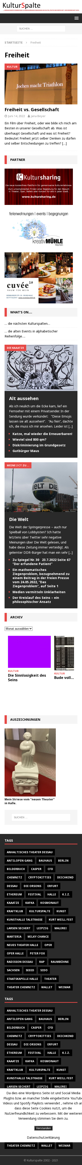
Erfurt (52, 886)
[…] (64, 143)
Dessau (12, 886)
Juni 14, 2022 (16, 116)
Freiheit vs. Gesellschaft (32, 109)
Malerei (60, 928)
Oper (48, 945)
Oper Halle (15, 953)
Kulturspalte (39, 911)
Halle (51, 894)
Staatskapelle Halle (22, 979)
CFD (50, 869)
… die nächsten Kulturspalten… (27, 323)
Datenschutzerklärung (43, 1137)
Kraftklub (15, 911)
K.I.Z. (66, 894)
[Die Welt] (41, 509)
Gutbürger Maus (26, 451)
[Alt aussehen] (41, 388)
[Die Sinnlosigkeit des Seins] (29, 652)
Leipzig (42, 928)
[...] (71, 426)
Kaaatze (13, 903)
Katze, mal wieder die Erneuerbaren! (42, 434)
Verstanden (43, 1128)
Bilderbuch (16, 869)
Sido (44, 970)
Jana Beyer (38, 116)
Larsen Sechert (19, 928)
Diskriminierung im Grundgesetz (39, 445)
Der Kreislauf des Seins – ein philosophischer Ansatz (36, 599)
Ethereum (14, 894)
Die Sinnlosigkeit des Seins (27, 678)
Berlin (63, 861)
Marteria (14, 937)
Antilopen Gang (20, 861)
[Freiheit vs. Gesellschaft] (41, 84)
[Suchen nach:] (41, 28)
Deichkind (65, 877)
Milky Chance (38, 937)
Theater (50, 979)
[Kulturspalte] (41, 11)
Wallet (46, 987)
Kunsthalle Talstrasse (25, 920)
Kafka (29, 903)
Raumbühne (60, 962)
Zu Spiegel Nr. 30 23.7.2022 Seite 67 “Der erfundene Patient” (41, 562)
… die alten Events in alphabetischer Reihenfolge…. (31, 333)
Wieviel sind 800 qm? (29, 439)
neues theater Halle (22, 945)
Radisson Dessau (20, 962)
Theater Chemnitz (21, 987)
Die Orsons (32, 886)
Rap (42, 962)
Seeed (30, 970)
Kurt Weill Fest (61, 920)
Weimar (64, 987)
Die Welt (18, 519)
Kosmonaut (49, 903)
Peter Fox (37, 953)
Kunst (61, 911)
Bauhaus (45, 861)
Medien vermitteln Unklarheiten (39, 592)
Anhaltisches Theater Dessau (30, 852)
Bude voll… (64, 677)
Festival (34, 894)
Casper (36, 869)
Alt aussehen (24, 398)
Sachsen (13, 970)
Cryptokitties (39, 877)
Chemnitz (14, 877)
